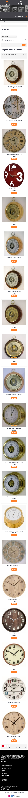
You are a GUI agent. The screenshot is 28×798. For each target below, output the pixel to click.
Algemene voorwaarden (6, 768)
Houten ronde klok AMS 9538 (14, 702)
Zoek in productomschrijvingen (7, 40)
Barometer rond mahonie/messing (14, 325)
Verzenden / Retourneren (7, 765)
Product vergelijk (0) (10, 54)
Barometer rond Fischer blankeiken (14, 257)
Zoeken (5, 21)
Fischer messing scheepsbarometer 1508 (14, 462)
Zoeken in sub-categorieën (8, 39)
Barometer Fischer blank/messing (14, 223)
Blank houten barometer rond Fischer (14, 394)
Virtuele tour (4, 773)
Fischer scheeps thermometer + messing (14, 531)
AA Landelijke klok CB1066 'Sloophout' (14, 120)
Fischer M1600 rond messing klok (14, 428)
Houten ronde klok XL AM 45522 (14, 736)
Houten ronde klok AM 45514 (14, 599)
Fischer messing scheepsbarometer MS (14, 496)
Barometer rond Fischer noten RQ (14, 291)
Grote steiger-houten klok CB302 (14, 565)
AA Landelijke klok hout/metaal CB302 (14, 154)
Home (2, 21)
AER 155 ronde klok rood (14, 188)
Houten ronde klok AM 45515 (14, 633)
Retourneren (4, 779)
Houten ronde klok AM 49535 (14, 668)
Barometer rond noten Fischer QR (14, 360)
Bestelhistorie (4, 780)
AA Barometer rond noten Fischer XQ (14, 86)
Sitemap (3, 771)
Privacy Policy (4, 767)
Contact (3, 770)
